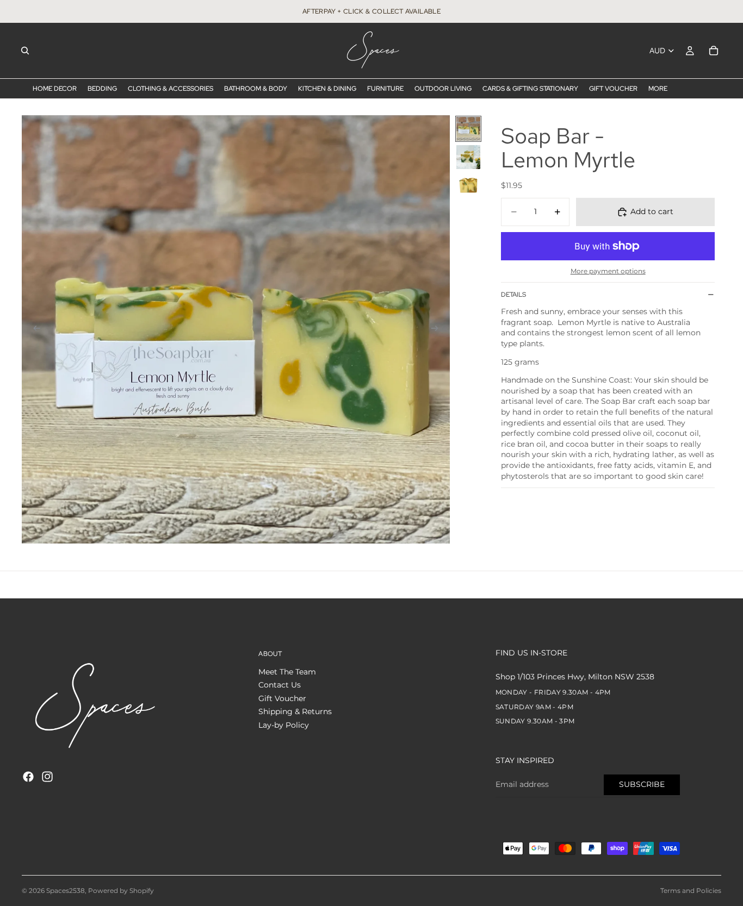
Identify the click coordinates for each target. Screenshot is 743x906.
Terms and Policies (690, 890)
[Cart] (714, 51)
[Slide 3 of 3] (468, 185)
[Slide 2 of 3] (468, 157)
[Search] (25, 51)
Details (513, 294)
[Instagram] (47, 776)
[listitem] (658, 88)
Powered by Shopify (121, 890)
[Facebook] (28, 776)
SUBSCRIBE (642, 784)
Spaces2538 (65, 890)
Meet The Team (287, 672)
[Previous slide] (34, 329)
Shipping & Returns (295, 712)
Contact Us (279, 685)
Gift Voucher (282, 698)
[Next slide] (438, 329)
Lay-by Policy (283, 725)
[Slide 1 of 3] (468, 129)
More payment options (608, 271)
